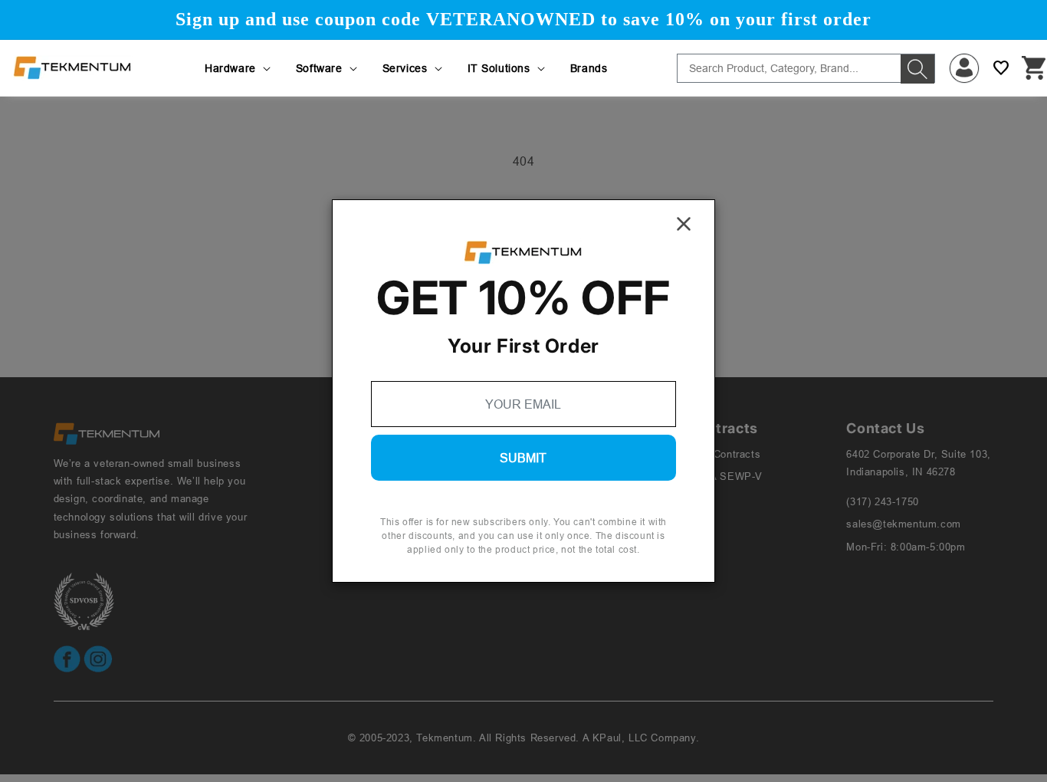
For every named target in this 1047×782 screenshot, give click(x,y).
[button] (239, 68)
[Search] (917, 69)
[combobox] (806, 68)
